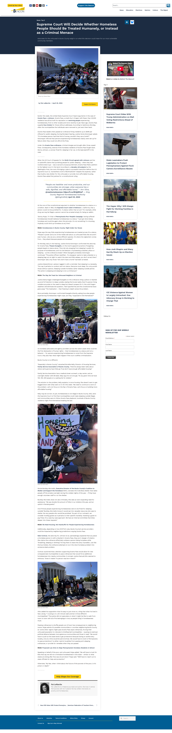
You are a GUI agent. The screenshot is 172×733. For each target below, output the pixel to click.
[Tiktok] (43, 5)
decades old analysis (78, 167)
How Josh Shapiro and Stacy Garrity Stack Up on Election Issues (119, 252)
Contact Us (41, 723)
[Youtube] (37, 5)
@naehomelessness (54, 192)
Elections (139, 10)
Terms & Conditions (61, 718)
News (122, 10)
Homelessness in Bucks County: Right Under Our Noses (62, 228)
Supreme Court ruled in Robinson (69, 207)
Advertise (49, 718)
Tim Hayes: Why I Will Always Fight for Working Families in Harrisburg (119, 209)
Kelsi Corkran (42, 536)
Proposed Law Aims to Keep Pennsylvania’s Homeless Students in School (68, 648)
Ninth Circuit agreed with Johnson (77, 160)
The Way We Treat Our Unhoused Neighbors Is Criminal (62, 275)
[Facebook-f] (30, 5)
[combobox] (139, 5)
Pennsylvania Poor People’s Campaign (69, 216)
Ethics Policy (73, 718)
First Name (109, 344)
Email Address (110, 338)
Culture (155, 10)
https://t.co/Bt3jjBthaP (73, 192)
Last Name (109, 350)
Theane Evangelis (55, 246)
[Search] (168, 5)
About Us (40, 718)
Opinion (147, 10)
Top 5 (43, 20)
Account (91, 718)
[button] (127, 22)
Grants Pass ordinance (53, 145)
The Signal (164, 10)
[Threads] (40, 5)
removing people (74, 120)
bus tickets (48, 125)
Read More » (110, 127)
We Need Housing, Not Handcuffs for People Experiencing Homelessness (68, 524)
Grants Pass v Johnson (46, 118)
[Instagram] (34, 5)
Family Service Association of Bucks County (53, 367)
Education (129, 10)
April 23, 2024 (74, 197)
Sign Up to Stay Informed (55, 723)
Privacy (83, 718)
